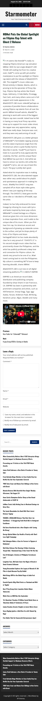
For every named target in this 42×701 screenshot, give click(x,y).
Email (5, 399)
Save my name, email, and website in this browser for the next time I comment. (20, 416)
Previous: (15, 332)
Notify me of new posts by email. (16, 425)
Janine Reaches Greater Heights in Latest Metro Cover (20, 607)
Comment (7, 361)
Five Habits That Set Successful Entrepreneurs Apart (19, 618)
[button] (3, 25)
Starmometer (21, 13)
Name (6, 391)
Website (6, 407)
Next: (15, 340)
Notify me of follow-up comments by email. (20, 420)
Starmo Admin (10, 47)
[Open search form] (26, 25)
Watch (37, 25)
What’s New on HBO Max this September (15, 596)
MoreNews (32, 696)
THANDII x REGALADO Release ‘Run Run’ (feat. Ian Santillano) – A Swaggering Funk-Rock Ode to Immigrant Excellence (21, 520)
